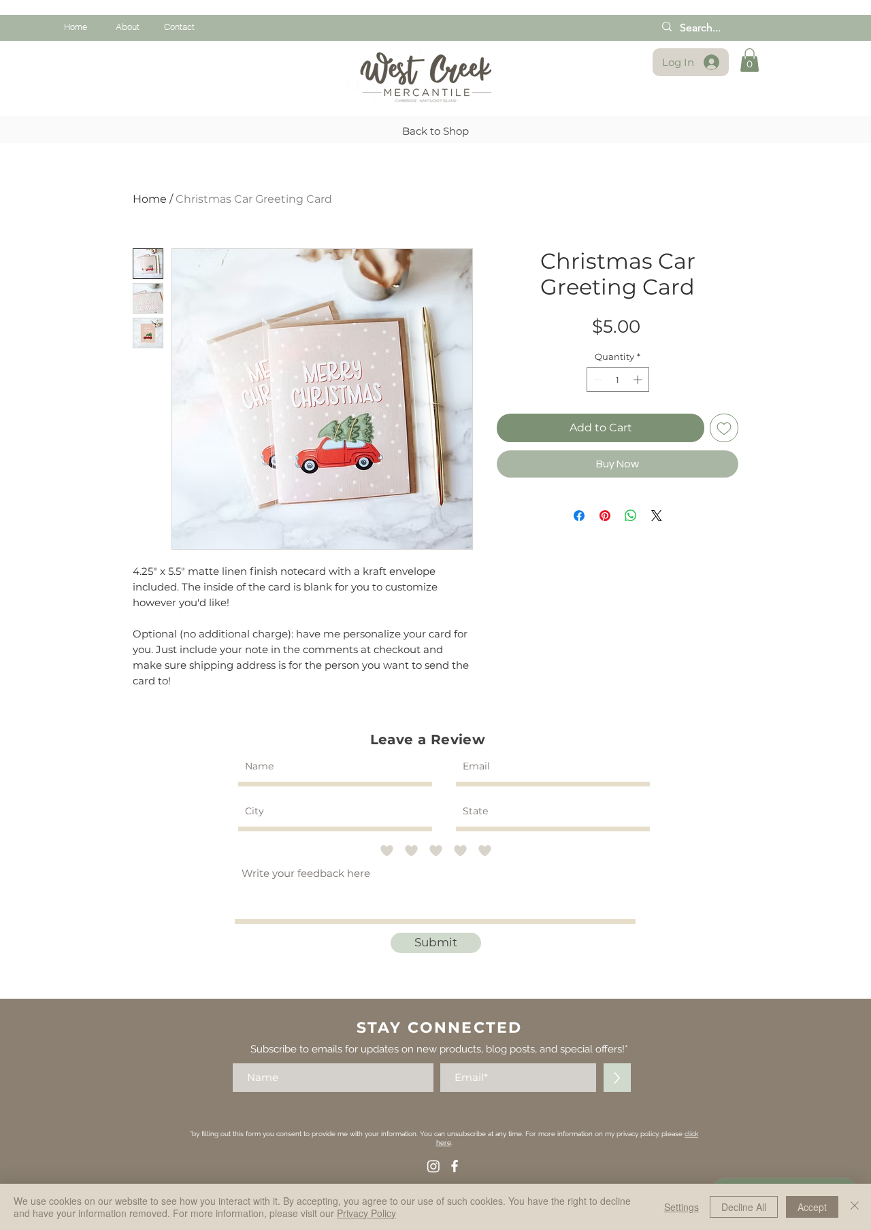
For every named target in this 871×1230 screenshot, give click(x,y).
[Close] (855, 1207)
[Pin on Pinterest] (605, 516)
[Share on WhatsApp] (631, 516)
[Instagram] (433, 1166)
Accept (812, 1207)
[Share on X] (656, 516)
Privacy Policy (366, 1213)
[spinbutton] (617, 379)
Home (150, 199)
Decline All (743, 1207)
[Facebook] (454, 1166)
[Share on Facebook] (579, 516)
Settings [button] (681, 1207)
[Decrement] (597, 379)
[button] (749, 60)
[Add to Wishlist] (724, 428)
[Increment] (639, 379)
